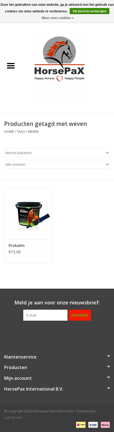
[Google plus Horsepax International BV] (47, 332)
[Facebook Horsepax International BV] (27, 332)
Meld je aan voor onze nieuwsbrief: (57, 302)
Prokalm (17, 245)
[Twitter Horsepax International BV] (37, 332)
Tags (21, 131)
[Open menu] (11, 65)
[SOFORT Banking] (104, 424)
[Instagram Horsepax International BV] (86, 332)
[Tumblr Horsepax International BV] (76, 332)
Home (9, 131)
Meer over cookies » (58, 18)
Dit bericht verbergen (89, 11)
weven (33, 131)
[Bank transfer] (92, 424)
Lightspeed (13, 417)
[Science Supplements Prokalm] (28, 213)
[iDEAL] (80, 424)
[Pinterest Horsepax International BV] (57, 332)
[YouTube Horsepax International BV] (67, 332)
